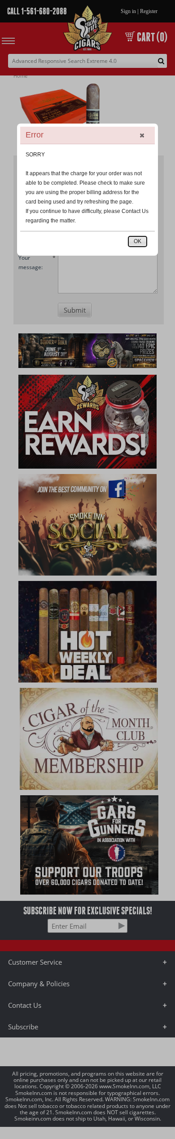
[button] (142, 135)
